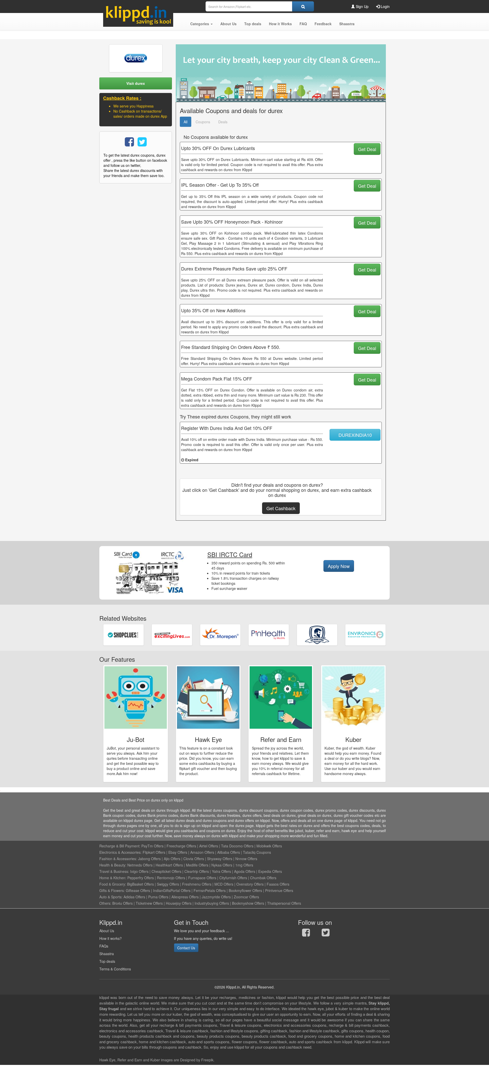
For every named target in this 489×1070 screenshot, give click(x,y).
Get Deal (367, 149)
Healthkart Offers (169, 865)
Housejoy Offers (179, 903)
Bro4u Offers (122, 903)
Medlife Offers (197, 865)
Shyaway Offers (219, 858)
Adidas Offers (134, 896)
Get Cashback (280, 508)
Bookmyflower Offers (245, 890)
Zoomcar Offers (246, 896)
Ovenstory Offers (250, 884)
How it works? (110, 938)
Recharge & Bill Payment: (119, 845)
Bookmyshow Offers (248, 903)
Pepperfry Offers (140, 877)
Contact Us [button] (186, 947)
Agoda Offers (244, 871)
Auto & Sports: (111, 896)
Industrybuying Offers (212, 903)
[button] (201, 23)
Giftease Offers (138, 890)
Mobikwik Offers (269, 845)
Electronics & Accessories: (120, 852)
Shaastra (106, 953)
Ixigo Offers (139, 871)
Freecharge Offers (181, 845)
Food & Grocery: (112, 884)
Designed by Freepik (196, 1059)
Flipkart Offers (154, 852)
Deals (222, 121)
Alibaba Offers (228, 852)
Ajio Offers (172, 858)
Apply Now (339, 566)
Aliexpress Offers (185, 896)
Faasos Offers (278, 884)
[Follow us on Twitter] (326, 934)
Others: (105, 903)
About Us (106, 930)
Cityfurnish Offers (233, 877)
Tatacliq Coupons (257, 852)
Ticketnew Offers (149, 903)
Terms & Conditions (115, 968)
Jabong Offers (149, 858)
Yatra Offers (221, 871)
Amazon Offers (202, 852)
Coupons (203, 121)
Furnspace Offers (202, 877)
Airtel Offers (208, 845)
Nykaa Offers (221, 865)
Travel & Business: (114, 871)
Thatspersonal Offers (284, 903)
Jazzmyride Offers (216, 896)
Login (385, 6)
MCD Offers (223, 884)
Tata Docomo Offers (237, 845)
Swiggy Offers (168, 884)
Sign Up (362, 6)
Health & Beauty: (112, 865)
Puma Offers (158, 896)
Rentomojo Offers (171, 877)
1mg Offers (244, 865)
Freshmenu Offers (196, 884)
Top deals (107, 961)
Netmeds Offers (140, 865)
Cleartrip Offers (196, 871)
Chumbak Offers (263, 877)
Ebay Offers (177, 852)
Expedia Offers (270, 871)
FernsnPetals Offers (210, 890)
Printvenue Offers (279, 890)
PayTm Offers (152, 845)
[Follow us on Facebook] (306, 934)
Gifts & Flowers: (112, 890)
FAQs (103, 946)
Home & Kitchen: (112, 877)
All (185, 121)
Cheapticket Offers (166, 871)
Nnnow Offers (246, 858)
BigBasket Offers (140, 884)
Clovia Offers (193, 858)
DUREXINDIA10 (355, 434)
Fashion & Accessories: (118, 858)
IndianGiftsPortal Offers (172, 890)
